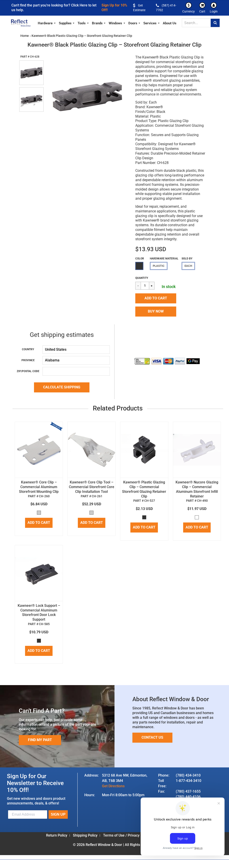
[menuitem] (47, 22)
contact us (152, 737)
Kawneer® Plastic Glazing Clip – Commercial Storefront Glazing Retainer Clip (144, 489)
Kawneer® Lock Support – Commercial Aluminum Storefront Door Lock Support (39, 612)
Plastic (159, 265)
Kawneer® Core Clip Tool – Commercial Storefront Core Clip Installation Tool (91, 487)
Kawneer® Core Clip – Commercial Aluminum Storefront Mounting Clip (39, 487)
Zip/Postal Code (28, 371)
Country (28, 349)
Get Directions (113, 786)
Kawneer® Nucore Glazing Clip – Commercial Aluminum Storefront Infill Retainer (197, 489)
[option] (87, 96)
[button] (155, 298)
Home (24, 35)
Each (188, 265)
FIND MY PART (40, 740)
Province (28, 360)
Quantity (141, 278)
